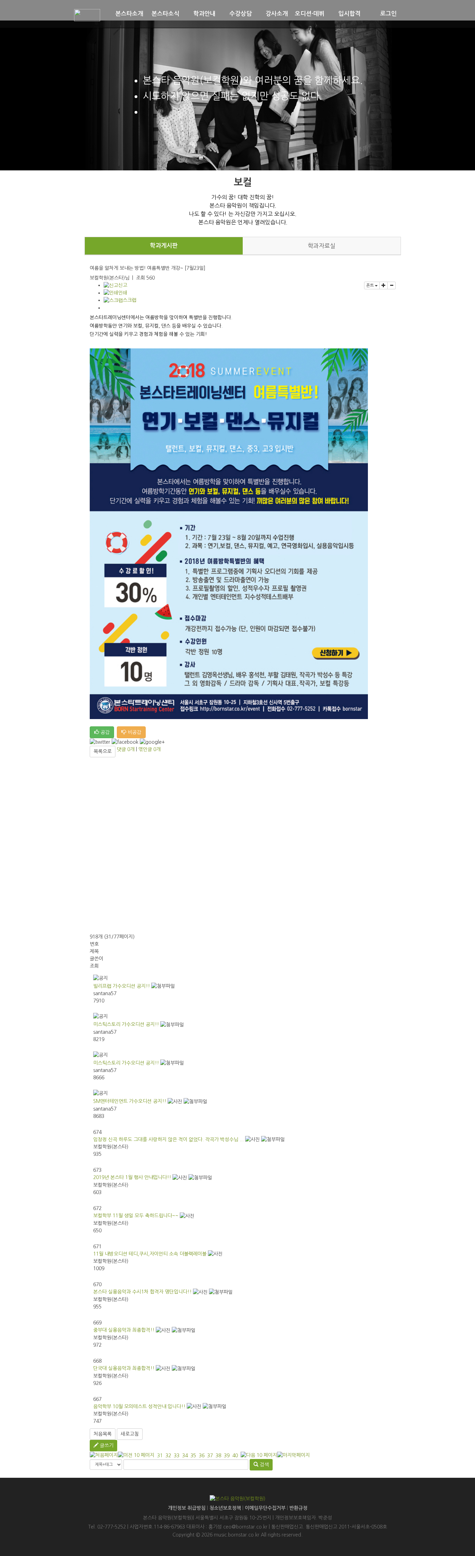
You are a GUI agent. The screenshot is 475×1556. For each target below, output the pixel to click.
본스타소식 (165, 14)
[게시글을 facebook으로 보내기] (125, 742)
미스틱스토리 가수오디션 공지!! (126, 1024)
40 (235, 1455)
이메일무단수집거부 (265, 1508)
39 (227, 1455)
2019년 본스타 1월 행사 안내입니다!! (132, 1177)
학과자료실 (322, 246)
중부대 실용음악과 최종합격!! (123, 1330)
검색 (263, 1464)
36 (201, 1455)
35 (193, 1455)
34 (185, 1455)
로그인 (388, 14)
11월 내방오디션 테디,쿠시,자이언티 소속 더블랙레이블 (150, 1253)
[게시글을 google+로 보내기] (152, 742)
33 (176, 1455)
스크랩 (129, 300)
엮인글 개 (149, 749)
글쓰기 (105, 1445)
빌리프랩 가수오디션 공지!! (121, 986)
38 (218, 1455)
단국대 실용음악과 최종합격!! (123, 1368)
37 (210, 1455)
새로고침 (130, 1434)
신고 (122, 285)
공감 (104, 732)
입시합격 (349, 14)
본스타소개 (129, 14)
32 (168, 1455)
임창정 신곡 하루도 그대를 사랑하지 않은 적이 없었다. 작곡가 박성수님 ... (168, 1139)
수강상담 (241, 14)
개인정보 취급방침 (187, 1508)
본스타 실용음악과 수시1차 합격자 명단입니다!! (142, 1291)
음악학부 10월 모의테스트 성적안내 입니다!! (139, 1406)
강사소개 (277, 14)
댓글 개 (126, 749)
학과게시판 (164, 246)
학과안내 (204, 14)
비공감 (133, 732)
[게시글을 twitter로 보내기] (100, 742)
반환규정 (298, 1508)
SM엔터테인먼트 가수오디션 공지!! (129, 1101)
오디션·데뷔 (309, 14)
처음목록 (103, 1434)
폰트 (370, 285)
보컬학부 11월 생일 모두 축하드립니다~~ (135, 1215)
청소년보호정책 (225, 1508)
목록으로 (103, 751)
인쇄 (122, 292)
